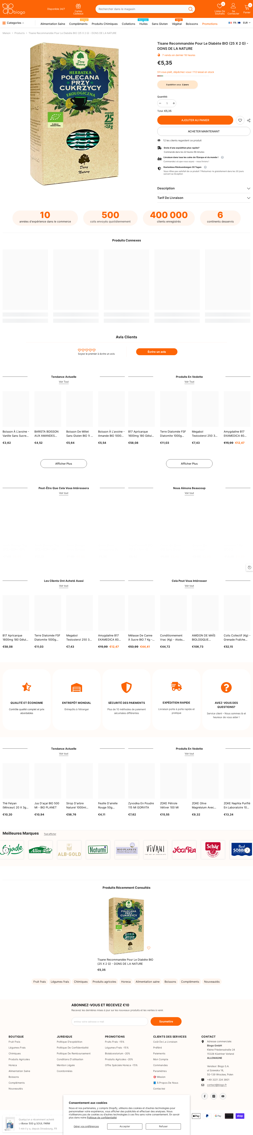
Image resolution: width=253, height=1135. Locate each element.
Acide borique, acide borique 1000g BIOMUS (76, 547)
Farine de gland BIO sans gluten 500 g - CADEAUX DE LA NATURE (173, 547)
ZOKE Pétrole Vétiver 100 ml (169, 805)
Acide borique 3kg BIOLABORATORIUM (48, 547)
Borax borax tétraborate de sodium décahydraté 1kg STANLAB (110, 547)
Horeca (126, 981)
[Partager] (247, 120)
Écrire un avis (157, 351)
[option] (75, 114)
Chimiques (81, 981)
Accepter (125, 1126)
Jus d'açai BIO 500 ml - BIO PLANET (46, 805)
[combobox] (141, 9)
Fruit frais (39, 981)
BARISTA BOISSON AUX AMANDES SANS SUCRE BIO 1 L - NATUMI (46, 434)
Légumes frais (60, 981)
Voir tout (63, 493)
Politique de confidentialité (102, 1117)
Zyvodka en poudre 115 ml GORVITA (141, 805)
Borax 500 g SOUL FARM (36, 1123)
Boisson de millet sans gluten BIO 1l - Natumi (79, 434)
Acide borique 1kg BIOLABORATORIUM (16, 547)
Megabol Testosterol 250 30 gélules (204, 434)
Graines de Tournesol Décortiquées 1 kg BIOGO (204, 547)
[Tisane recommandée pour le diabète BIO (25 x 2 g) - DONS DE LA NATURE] (126, 926)
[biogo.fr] (12, 850)
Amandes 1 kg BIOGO (233, 547)
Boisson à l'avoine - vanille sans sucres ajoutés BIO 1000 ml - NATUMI (16, 434)
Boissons (170, 981)
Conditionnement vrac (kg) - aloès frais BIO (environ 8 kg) (173, 638)
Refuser (163, 1126)
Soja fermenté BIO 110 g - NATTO (141, 547)
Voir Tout (64, 381)
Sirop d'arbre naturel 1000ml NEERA (76, 805)
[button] (6, 850)
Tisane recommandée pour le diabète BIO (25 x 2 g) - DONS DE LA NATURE (125, 961)
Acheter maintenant (204, 131)
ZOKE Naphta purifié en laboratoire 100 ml (237, 805)
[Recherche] (145, 9)
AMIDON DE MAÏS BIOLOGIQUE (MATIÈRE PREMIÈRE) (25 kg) (204, 638)
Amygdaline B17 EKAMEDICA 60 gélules (234, 434)
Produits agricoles (104, 981)
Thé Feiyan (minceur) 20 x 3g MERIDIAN (14, 805)
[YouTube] (223, 1096)
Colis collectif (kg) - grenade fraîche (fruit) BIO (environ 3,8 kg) (237, 638)
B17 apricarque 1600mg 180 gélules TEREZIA (141, 434)
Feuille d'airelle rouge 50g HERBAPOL (108, 805)
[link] (240, 120)
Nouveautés (212, 981)
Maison (6, 33)
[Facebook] (204, 1096)
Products (19, 33)
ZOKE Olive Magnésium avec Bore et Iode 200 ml (205, 805)
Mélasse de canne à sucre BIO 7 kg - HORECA (140, 638)
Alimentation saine (148, 981)
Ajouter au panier (195, 120)
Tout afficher (50, 834)
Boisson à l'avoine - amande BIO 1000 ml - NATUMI (111, 434)
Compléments (190, 981)
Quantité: (162, 96)
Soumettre (166, 1021)
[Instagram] (213, 1096)
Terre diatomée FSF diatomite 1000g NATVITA (173, 434)
